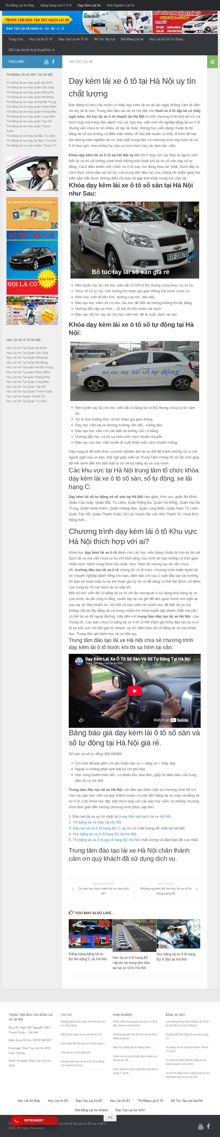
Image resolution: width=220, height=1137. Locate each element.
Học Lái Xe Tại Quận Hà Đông (27, 362)
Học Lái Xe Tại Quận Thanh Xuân (29, 391)
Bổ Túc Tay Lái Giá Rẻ (187, 1100)
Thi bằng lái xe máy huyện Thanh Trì (31, 145)
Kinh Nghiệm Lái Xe (120, 5)
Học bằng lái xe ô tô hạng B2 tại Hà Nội (104, 834)
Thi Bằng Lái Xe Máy (19, 5)
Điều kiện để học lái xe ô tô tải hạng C (83, 1043)
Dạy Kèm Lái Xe (89, 5)
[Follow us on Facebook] (53, 61)
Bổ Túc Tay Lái (104, 39)
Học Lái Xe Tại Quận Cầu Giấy (27, 352)
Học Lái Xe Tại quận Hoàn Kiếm (28, 372)
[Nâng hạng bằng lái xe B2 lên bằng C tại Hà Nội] (90, 933)
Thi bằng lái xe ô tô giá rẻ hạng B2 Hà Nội (106, 840)
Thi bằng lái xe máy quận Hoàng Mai (31, 111)
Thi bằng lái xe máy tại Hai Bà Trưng (31, 102)
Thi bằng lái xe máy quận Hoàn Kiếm (31, 106)
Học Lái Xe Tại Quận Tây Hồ (26, 386)
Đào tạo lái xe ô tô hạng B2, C (97, 828)
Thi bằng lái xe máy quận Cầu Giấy (30, 87)
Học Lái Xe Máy (29, 1100)
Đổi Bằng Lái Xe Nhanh (91, 1110)
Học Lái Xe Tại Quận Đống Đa (27, 357)
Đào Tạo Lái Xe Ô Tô (73, 39)
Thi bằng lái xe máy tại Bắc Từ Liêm (30, 135)
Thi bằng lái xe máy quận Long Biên (30, 116)
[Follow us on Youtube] (46, 61)
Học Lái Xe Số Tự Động (166, 39)
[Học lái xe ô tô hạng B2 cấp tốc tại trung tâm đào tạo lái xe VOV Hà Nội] (134, 935)
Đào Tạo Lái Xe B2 (89, 1100)
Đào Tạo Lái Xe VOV (130, 1110)
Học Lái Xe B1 (120, 1100)
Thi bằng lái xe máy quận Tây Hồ (29, 121)
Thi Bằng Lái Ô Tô (150, 1100)
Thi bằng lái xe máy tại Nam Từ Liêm (31, 140)
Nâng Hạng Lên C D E (56, 5)
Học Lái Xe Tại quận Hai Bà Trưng (29, 367)
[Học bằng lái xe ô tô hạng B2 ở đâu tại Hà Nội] (178, 934)
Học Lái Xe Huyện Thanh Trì (25, 396)
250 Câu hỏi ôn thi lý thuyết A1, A (31, 50)
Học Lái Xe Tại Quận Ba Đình (26, 348)
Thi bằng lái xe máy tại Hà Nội (97, 822)
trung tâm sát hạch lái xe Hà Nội (145, 816)
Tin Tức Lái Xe (81, 61)
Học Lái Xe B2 (58, 1100)
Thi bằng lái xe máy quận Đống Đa (30, 92)
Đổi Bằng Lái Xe (132, 39)
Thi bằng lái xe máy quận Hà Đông (30, 97)
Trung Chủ (15, 39)
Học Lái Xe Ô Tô (40, 39)
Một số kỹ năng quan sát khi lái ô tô (81, 1034)
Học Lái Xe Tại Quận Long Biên (27, 381)
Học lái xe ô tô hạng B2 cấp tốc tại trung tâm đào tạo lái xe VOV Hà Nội (131, 963)
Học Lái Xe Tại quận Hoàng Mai (28, 377)
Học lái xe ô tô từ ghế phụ (76, 1052)
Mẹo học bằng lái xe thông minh (132, 1047)
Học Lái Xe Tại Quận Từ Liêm (26, 401)
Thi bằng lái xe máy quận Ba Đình (29, 82)
